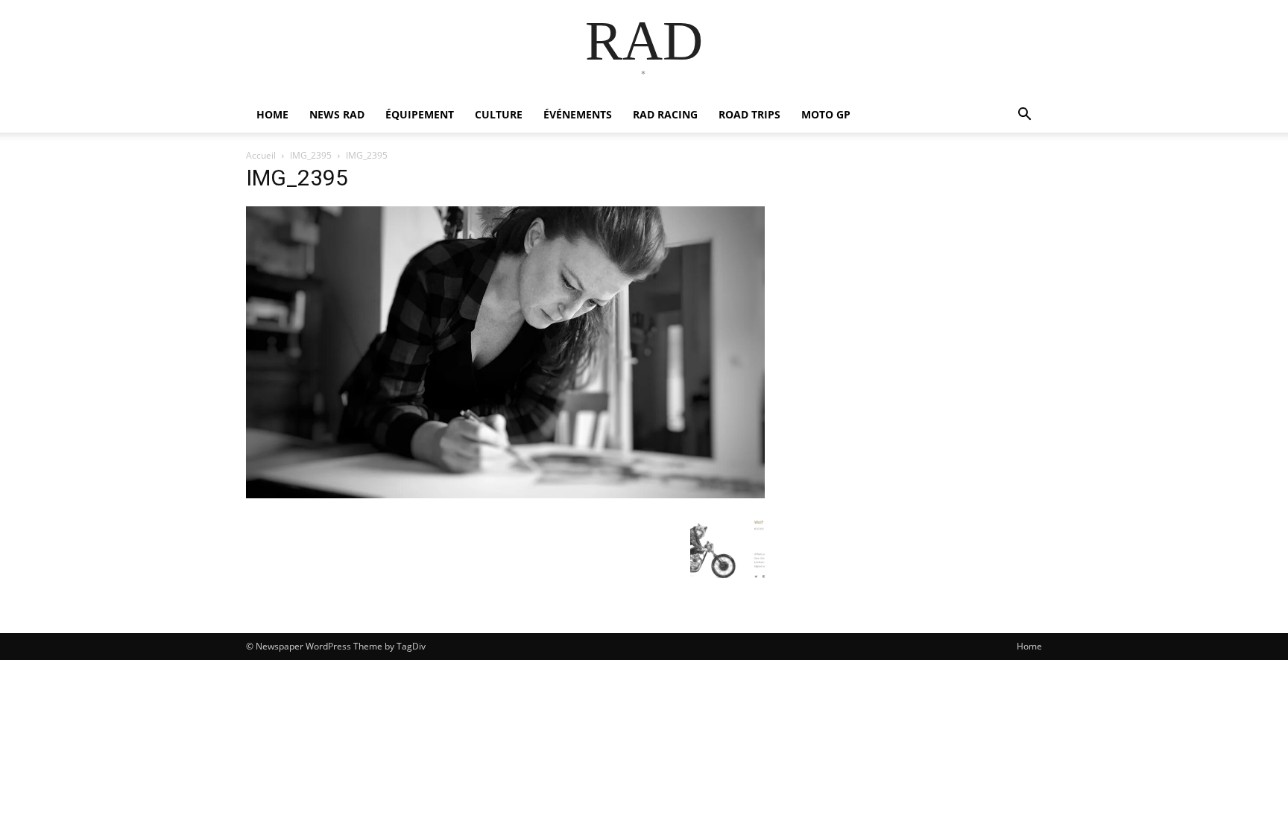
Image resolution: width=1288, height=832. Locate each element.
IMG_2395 (311, 155)
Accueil (261, 155)
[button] (1024, 116)
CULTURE (499, 114)
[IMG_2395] (505, 494)
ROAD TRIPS (749, 114)
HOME (272, 114)
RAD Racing (665, 114)
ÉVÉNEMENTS (577, 114)
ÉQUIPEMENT (419, 114)
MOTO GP (825, 114)
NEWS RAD (336, 114)
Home (1029, 646)
